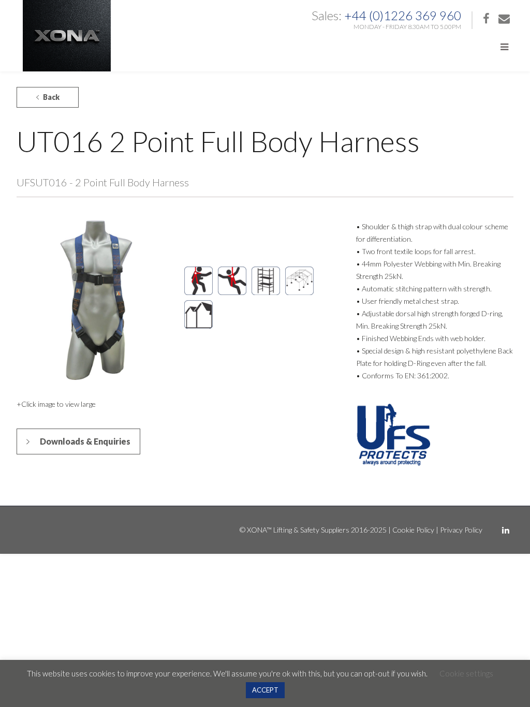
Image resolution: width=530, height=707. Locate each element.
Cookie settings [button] (466, 673)
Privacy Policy (461, 529)
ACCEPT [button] (265, 690)
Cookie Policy (413, 529)
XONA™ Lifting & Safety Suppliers (298, 529)
